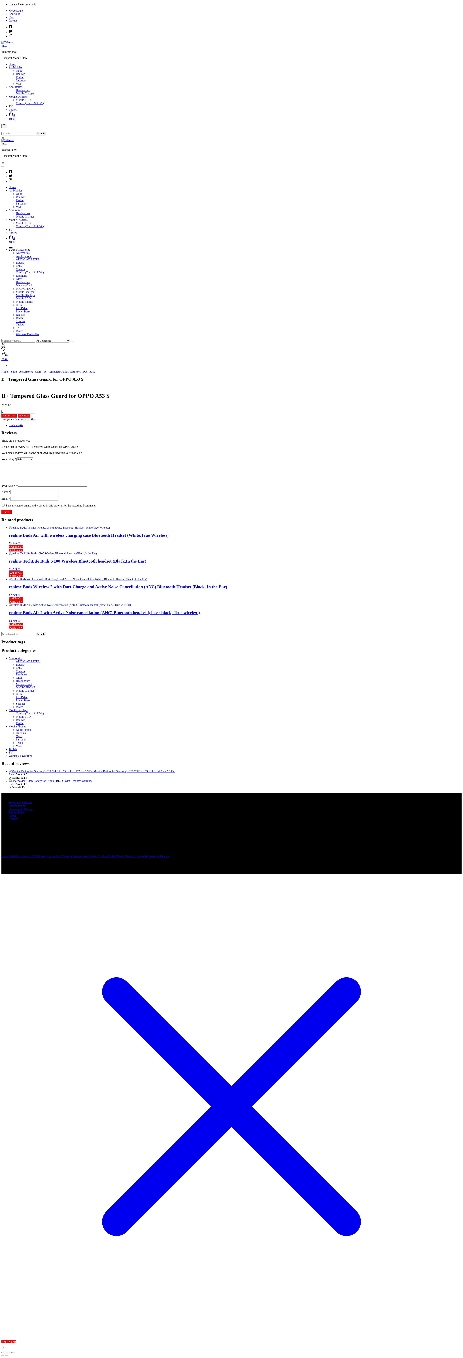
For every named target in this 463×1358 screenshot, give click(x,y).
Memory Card (24, 285)
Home (12, 64)
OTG (19, 304)
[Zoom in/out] (2, 1352)
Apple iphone (23, 256)
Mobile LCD (23, 99)
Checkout (14, 13)
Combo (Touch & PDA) (30, 103)
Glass (19, 278)
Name (5, 491)
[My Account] (3, 345)
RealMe (20, 73)
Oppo (19, 70)
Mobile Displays (18, 96)
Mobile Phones (24, 301)
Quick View (16, 550)
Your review (9, 485)
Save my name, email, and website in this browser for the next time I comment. (51, 505)
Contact (13, 818)
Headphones (23, 90)
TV (11, 106)
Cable (19, 265)
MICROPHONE (25, 288)
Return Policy (16, 812)
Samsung (21, 80)
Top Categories (21, 249)
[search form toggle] (4, 126)
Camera (20, 269)
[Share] (10, 1352)
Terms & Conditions (20, 802)
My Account (16, 10)
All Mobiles (15, 67)
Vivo (19, 83)
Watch (19, 331)
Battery (13, 109)
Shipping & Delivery (21, 809)
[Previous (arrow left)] (2, 1355)
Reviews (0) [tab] (16, 425)
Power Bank (23, 311)
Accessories (15, 86)
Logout (13, 20)
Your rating (8, 459)
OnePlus (21, 733)
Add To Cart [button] (16, 546)
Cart (11, 17)
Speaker (20, 321)
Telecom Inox (9, 51)
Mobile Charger (25, 93)
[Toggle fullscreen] (6, 1352)
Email (5, 498)
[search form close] (2, 138)
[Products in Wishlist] (3, 350)
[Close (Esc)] (13, 1352)
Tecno (19, 742)
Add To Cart (9, 415)
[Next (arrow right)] (6, 1355)
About (12, 815)
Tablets (20, 324)
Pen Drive (21, 308)
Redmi (20, 77)
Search (40, 634)
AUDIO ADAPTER (28, 259)
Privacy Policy (17, 805)
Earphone (21, 275)
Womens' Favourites (27, 334)
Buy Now (24, 415)
